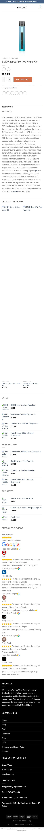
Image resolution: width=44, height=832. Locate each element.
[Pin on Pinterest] (21, 93)
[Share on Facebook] (8, 93)
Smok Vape (13, 58)
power (15, 191)
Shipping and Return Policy (13, 747)
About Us (6, 752)
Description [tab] (7, 107)
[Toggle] (41, 724)
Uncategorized (8, 774)
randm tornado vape (12, 828)
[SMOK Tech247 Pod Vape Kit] (32, 292)
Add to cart (23, 79)
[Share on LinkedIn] (25, 93)
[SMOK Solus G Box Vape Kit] (11, 292)
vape (35, 171)
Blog (4, 738)
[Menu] (3, 7)
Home (4, 58)
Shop (4, 725)
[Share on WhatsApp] (4, 93)
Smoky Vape (7, 770)
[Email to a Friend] (17, 93)
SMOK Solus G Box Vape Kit (11, 384)
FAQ (4, 743)
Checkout (6, 734)
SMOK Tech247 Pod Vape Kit (30, 384)
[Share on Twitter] (12, 93)
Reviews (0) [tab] (6, 111)
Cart (3, 729)
